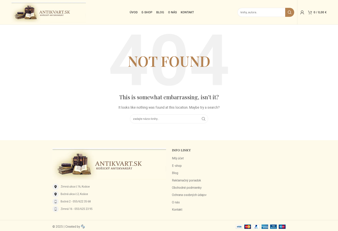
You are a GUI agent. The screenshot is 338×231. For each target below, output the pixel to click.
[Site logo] (48, 12)
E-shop (177, 166)
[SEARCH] (289, 12)
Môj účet (178, 158)
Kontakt (177, 209)
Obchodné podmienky (187, 187)
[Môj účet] (302, 12)
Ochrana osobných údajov (189, 195)
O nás (176, 202)
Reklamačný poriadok (186, 180)
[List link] (109, 187)
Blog (175, 173)
